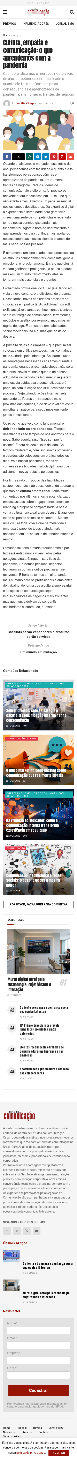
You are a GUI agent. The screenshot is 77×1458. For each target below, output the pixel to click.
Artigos (17, 35)
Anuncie (27, 1432)
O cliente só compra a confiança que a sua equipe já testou (44, 1009)
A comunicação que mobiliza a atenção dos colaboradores (44, 1071)
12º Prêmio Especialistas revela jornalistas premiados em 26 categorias (39, 1029)
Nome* (12, 1323)
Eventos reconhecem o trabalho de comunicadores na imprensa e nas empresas (42, 1051)
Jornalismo (65, 23)
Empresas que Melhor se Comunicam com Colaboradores (35, 685)
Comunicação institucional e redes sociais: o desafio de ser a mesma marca (34, 880)
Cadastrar (38, 1390)
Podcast (22, 1427)
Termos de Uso (12, 1436)
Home (6, 35)
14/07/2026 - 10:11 (17, 891)
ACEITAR (59, 1452)
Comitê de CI (55, 1427)
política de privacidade (30, 1452)
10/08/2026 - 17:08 (17, 726)
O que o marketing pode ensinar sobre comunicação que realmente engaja (36, 773)
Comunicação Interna (21, 738)
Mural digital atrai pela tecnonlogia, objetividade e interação (29, 984)
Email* (12, 1338)
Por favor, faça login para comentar (39, 904)
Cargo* (12, 1368)
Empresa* (14, 1353)
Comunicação (15, 848)
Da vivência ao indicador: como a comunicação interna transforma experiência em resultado (32, 825)
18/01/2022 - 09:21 (47, 103)
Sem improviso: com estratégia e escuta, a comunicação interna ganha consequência (36, 715)
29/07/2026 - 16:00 (17, 836)
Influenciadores (36, 23)
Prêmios (9, 23)
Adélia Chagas (26, 103)
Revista (37, 1427)
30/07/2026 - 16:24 (17, 781)
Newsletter (9, 1432)
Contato (43, 1432)
